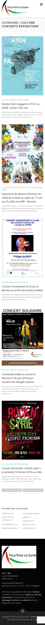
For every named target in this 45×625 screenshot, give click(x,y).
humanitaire (26, 521)
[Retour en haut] (22, 611)
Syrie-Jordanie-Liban (9, 528)
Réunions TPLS (28, 524)
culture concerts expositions (15, 100)
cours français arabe (30, 513)
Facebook (20, 586)
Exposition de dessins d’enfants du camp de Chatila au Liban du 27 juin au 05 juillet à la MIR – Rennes (22, 197)
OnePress (34, 617)
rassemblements (8, 524)
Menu (41, 4)
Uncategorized (27, 528)
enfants (25, 517)
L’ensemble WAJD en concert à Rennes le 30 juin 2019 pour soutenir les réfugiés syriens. (19, 378)
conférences (6, 513)
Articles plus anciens (12, 490)
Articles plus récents (33, 490)
